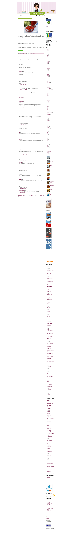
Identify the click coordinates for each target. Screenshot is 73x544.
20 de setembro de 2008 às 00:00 (23, 89)
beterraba (48, 62)
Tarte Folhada (48, 311)
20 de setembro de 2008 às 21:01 (23, 124)
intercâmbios (48, 100)
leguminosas (48, 105)
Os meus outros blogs (29, 15)
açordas (47, 49)
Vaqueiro (48, 482)
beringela (48, 61)
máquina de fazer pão (49, 112)
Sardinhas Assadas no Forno (52, 190)
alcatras (47, 51)
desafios (48, 83)
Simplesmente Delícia (49, 386)
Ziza (19, 132)
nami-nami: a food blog (49, 451)
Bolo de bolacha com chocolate (50, 284)
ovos (47, 125)
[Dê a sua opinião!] (27, 53)
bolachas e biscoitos (49, 64)
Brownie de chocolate (49, 346)
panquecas (48, 127)
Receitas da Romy (49, 358)
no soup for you (49, 369)
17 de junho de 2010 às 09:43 (22, 188)
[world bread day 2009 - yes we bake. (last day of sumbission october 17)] (48, 227)
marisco (47, 113)
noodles (47, 124)
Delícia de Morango (51, 177)
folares (47, 94)
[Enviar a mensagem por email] (26, 53)
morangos (48, 121)
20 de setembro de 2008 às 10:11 (23, 107)
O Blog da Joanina (49, 307)
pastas (47, 131)
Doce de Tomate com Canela (50, 330)
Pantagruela (48, 394)
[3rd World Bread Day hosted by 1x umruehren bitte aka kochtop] (48, 218)
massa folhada (48, 114)
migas (47, 118)
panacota (48, 126)
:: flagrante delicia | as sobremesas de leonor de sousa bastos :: (50, 349)
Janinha (20, 139)
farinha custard (48, 88)
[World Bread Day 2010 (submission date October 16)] (48, 237)
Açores (47, 50)
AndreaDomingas (21, 101)
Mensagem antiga (42, 195)
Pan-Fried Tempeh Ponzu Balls (50, 403)
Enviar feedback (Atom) (23, 196)
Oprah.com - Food (49, 510)
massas (47, 115)
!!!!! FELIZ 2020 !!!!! (49, 434)
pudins (47, 138)
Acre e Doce (48, 275)
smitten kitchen (49, 408)
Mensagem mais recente (21, 195)
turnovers (48, 150)
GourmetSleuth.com (49, 504)
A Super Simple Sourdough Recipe (50, 418)
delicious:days (48, 448)
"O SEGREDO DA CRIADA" (50, 379)
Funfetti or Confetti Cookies (49, 440)
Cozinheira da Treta (49, 313)
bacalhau (48, 57)
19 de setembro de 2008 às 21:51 (23, 84)
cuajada (47, 81)
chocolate (48, 76)
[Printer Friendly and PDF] (20, 51)
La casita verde (49, 366)
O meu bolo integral (49, 289)
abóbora (48, 48)
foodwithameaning (49, 269)
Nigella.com (48, 509)
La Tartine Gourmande (49, 436)
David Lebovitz (48, 411)
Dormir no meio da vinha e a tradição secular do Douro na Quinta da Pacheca (50, 325)
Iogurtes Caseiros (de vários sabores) (52, 165)
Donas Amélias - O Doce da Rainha (52, 157)
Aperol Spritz (48, 373)
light (47, 107)
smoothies (48, 144)
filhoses (47, 92)
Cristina (20, 91)
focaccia (48, 93)
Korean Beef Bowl (49, 273)
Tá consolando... (49, 315)
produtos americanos (49, 137)
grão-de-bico (48, 99)
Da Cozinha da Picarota (50, 299)
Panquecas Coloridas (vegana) (50, 384)
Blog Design (44, 15)
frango (47, 96)
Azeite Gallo (48, 476)
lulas (47, 108)
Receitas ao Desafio (49, 286)
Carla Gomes (20, 184)
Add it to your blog (51, 262)
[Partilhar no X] (28, 53)
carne (47, 73)
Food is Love (48, 445)
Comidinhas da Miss (49, 294)
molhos (34, 53)
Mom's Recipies (49, 442)
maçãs (47, 109)
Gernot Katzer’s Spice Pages (50, 503)
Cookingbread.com (49, 501)
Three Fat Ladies (49, 291)
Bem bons (48, 381)
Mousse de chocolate (49, 321)
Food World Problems (49, 460)
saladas (47, 140)
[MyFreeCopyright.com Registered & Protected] (50, 518)
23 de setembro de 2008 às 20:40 (23, 160)
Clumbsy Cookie (21, 97)
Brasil (47, 69)
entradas (48, 86)
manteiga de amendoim (49, 111)
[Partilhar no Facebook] (29, 53)
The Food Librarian (49, 439)
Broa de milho (48, 316)
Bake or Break (48, 400)
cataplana (48, 74)
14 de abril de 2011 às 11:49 (22, 192)
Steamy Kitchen (49, 405)
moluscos (48, 120)
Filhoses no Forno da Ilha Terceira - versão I (52, 182)
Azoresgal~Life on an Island (50, 272)
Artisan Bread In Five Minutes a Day (52, 161)
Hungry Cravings (49, 454)
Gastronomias (48, 477)
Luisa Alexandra (49, 329)
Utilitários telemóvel (49, 151)
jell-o (47, 102)
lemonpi (48, 459)
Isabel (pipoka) (20, 71)
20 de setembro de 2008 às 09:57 (23, 99)
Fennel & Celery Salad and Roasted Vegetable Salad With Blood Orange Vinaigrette (50, 463)
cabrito (47, 70)
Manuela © (24, 53)
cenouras (48, 75)
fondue (47, 95)
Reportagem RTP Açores (35, 15)
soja (47, 145)
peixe (47, 132)
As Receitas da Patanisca (50, 353)
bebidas (47, 60)
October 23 (48, 469)
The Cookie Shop (49, 389)
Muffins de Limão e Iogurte (49, 364)
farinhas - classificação (49, 89)
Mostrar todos (53, 473)
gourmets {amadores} (49, 323)
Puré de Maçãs (48, 395)
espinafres (48, 87)
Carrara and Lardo (49, 455)
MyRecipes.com (48, 507)
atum (47, 55)
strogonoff (48, 147)
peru (47, 133)
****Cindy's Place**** (49, 277)
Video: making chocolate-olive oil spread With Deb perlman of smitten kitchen (50, 413)
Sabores (48, 481)
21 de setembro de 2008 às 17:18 (23, 142)
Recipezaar (48, 511)
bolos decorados (48, 67)
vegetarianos (48, 152)
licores (47, 106)
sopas (47, 146)
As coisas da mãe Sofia (21, 190)
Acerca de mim (23, 15)
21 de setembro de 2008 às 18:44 (23, 154)
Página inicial (19, 15)
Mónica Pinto (20, 162)
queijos (47, 139)
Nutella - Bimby (48, 297)
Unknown (20, 179)
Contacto (48, 15)
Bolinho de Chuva (48, 390)
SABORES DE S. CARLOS (50, 310)
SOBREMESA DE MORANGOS (50, 356)
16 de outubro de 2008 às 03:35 (22, 172)
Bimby (47, 63)
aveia (47, 56)
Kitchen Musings (49, 471)
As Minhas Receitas (49, 340)
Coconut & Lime (49, 415)
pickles (47, 134)
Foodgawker (48, 502)
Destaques (40, 15)
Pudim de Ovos (52, 185)
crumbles (48, 80)
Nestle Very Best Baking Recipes (50, 508)
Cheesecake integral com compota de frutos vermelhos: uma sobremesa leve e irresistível (50, 351)
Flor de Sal (48, 372)
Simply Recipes (49, 430)
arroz (47, 54)
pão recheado (48, 128)
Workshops (48, 153)
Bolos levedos (48, 68)
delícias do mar (48, 82)
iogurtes (47, 101)
